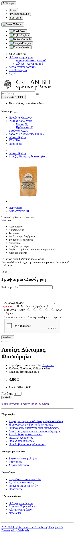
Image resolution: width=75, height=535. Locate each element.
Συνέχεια (7, 337)
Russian (26, 47)
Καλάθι (7, 397)
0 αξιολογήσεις (10, 403)
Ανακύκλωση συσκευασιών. (25, 434)
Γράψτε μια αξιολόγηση (35, 403)
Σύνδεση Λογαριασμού (29, 63)
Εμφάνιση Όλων (18, 130)
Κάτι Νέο (14, 140)
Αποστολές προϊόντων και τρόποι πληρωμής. (35, 431)
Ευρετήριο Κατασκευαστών (25, 479)
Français (26, 43)
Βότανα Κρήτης (18, 137)
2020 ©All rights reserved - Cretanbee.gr (25, 527)
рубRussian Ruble (19, 14)
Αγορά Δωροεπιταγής (21, 482)
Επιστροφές (15, 461)
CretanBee (48, 365)
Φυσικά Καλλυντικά (20, 120)
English (25, 35)
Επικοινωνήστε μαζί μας (23, 458)
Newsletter (15, 512)
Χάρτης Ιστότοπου (19, 465)
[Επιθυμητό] (2, 341)
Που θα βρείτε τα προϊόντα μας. (27, 444)
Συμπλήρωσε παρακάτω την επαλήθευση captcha (33, 317)
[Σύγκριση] (6, 341)
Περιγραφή (15, 207)
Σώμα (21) (22, 124)
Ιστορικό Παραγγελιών (22, 506)
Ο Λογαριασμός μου (21, 503)
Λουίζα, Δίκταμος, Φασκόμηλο (27, 156)
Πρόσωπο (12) (24, 127)
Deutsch (26, 39)
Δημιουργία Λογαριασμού (31, 60)
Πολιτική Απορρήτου (21, 437)
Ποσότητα (7, 393)
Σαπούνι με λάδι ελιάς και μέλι (27, 133)
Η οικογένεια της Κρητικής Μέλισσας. (31, 424)
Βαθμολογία (8, 309)
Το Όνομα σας (9, 287)
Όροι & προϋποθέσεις (21, 440)
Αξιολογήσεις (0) (19, 210)
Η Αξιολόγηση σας (12, 302)
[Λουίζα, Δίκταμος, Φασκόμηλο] (29, 201)
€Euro (13, 10)
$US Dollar (15, 17)
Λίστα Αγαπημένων (20, 509)
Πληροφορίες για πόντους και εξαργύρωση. (34, 427)
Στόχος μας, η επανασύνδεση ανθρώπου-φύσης (36, 421)
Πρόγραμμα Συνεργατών (23, 485)
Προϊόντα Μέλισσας (20, 117)
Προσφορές (15, 143)
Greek (22, 31)
